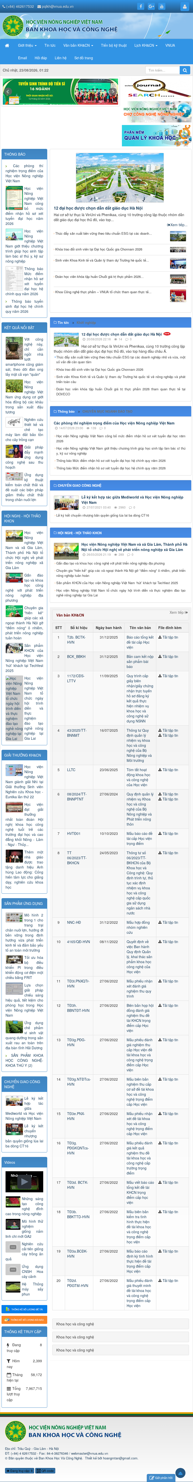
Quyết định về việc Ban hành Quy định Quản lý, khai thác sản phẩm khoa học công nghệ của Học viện (139, 956)
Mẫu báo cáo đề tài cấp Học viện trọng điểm (140, 838)
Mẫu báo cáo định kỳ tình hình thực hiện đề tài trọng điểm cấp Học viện (140, 1261)
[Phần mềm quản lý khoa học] (156, 135)
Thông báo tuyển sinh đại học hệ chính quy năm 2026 (24, 306)
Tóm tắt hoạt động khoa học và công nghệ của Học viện (138, 777)
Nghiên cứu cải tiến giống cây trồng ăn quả (24, 1251)
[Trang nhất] (7, 45)
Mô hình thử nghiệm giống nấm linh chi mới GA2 (24, 1229)
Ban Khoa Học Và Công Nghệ (60, 1458)
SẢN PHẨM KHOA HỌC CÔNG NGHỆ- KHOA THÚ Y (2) (24, 1060)
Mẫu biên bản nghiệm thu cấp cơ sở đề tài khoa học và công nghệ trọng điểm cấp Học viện (140, 1092)
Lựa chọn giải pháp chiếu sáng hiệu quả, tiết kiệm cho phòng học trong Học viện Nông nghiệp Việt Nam (24, 1000)
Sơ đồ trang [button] (83, 57)
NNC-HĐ (74, 922)
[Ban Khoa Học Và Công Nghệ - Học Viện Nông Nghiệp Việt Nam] (60, 25)
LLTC (71, 769)
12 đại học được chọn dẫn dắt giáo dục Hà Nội (98, 208)
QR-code (47, 1470)
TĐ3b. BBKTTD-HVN (78, 1214)
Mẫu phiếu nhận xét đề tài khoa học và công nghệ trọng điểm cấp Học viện (140, 1123)
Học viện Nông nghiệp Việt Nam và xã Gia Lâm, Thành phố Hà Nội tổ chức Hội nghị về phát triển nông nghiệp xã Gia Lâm (134, 547)
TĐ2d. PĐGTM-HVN (77, 1283)
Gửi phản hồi (164, 1477)
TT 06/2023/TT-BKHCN (77, 857)
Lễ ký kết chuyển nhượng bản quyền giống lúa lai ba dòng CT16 (102, 515)
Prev (8, 92)
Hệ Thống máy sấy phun (32, 1288)
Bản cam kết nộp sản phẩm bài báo (140, 661)
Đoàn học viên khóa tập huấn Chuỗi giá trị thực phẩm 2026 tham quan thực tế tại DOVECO (121, 391)
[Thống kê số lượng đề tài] (24, 1308)
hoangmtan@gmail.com (120, 1458)
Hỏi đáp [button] (41, 57)
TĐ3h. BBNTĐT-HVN (78, 1008)
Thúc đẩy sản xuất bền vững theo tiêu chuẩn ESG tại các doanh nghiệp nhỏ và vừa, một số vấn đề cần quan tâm (121, 359)
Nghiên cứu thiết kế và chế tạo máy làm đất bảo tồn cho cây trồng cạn (24, 429)
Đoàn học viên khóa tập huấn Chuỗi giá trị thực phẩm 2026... (99, 276)
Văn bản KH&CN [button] (77, 45)
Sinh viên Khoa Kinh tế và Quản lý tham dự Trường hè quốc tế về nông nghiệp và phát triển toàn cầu (121, 379)
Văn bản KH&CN (70, 615)
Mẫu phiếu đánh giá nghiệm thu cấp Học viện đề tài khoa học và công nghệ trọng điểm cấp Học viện (140, 1054)
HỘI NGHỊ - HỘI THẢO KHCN (22, 518)
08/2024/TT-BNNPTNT (77, 796)
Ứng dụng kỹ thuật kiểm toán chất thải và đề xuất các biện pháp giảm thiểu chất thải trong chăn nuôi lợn (24, 487)
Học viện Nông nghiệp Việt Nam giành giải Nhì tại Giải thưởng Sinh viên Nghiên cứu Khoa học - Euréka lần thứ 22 (24, 781)
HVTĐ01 (74, 833)
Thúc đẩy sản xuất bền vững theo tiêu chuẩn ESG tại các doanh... (103, 233)
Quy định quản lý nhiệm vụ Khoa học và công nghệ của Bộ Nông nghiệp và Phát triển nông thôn (140, 809)
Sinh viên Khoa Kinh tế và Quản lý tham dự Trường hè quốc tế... (102, 260)
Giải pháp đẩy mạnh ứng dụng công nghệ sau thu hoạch (24, 457)
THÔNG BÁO (14, 154)
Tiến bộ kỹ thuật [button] (114, 45)
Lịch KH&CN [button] (144, 45)
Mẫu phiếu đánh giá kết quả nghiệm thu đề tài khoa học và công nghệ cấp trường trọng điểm (140, 1158)
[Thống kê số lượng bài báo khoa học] (24, 1319)
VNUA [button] (170, 45)
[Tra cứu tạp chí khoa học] (156, 87)
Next (113, 92)
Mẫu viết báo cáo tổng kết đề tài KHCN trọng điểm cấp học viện (140, 1192)
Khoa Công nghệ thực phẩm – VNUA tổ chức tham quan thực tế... (103, 291)
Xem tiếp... (178, 224)
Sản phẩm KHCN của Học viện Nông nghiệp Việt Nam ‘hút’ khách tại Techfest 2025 (117, 582)
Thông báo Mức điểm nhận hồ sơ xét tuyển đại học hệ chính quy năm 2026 (111, 460)
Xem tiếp (177, 612)
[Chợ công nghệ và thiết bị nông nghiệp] (156, 111)
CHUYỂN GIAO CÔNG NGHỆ (22, 1084)
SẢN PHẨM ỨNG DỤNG (23, 903)
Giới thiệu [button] (26, 45)
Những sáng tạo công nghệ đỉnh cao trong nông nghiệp (24, 1206)
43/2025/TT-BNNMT (77, 733)
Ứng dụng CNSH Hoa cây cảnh (32, 1271)
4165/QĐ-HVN (78, 941)
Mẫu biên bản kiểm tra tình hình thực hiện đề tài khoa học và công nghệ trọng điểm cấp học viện (139, 1226)
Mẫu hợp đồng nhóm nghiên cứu (138, 927)
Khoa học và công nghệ (75, 1323)
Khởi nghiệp (86, 322)
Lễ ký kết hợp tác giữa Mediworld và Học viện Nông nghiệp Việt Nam (24, 1108)
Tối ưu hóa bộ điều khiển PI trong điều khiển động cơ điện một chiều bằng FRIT (24, 967)
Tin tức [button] (50, 45)
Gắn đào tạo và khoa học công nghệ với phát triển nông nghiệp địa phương (110, 563)
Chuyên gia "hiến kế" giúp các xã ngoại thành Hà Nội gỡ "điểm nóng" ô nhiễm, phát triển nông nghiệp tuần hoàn (121, 573)
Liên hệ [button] (61, 57)
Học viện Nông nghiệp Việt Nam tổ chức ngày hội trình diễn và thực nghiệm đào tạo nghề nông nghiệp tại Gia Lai (121, 593)
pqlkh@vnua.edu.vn (58, 6)
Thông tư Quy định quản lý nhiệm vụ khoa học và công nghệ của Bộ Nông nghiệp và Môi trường (139, 745)
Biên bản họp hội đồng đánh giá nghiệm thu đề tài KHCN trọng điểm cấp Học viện (140, 1018)
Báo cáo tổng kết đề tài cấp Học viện (140, 642)
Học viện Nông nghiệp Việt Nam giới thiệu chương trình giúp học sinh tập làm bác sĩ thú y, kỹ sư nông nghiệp (121, 451)
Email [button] (22, 57)
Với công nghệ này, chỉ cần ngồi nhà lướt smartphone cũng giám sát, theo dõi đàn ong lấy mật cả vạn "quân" (24, 357)
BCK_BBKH (76, 656)
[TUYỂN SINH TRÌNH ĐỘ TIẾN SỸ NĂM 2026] (60, 93)
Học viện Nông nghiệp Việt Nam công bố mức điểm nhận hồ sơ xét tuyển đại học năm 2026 (121, 438)
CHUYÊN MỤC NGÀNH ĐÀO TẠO (107, 411)
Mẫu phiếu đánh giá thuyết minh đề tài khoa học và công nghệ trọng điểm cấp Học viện (140, 1293)
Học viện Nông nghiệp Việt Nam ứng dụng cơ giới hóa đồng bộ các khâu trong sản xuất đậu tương (24, 396)
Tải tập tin (170, 637)
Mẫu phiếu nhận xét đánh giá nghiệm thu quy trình (140, 988)
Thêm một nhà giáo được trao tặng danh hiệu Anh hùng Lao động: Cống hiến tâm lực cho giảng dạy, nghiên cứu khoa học (24, 869)
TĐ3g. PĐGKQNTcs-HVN (78, 1147)
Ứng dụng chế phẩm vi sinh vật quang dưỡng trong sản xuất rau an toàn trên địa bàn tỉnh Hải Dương (24, 1035)
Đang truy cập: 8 (21, 1470)
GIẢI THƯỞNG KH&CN (22, 755)
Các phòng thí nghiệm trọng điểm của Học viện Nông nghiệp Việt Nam (114, 422)
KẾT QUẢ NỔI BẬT (19, 327)
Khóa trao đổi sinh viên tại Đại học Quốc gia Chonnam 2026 (98, 249)
